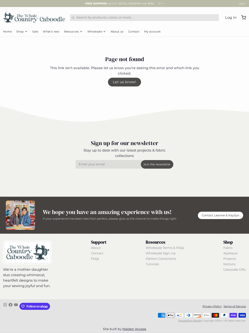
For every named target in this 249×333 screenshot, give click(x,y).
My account (152, 31)
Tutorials (152, 264)
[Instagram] (5, 306)
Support (98, 242)
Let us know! (124, 82)
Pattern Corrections (161, 259)
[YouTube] (16, 306)
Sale (35, 31)
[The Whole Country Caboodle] (34, 17)
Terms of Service (234, 306)
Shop (20, 31)
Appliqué (230, 253)
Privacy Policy (212, 306)
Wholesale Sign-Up (161, 253)
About (96, 248)
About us (117, 31)
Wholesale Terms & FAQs (165, 248)
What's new (51, 31)
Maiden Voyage (134, 329)
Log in (242, 3)
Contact (133, 31)
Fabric (228, 248)
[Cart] (242, 17)
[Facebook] (10, 306)
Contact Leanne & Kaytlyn (220, 215)
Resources (71, 31)
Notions (229, 264)
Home (7, 31)
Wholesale (94, 31)
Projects (229, 259)
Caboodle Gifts (234, 269)
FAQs (95, 259)
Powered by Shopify (190, 320)
